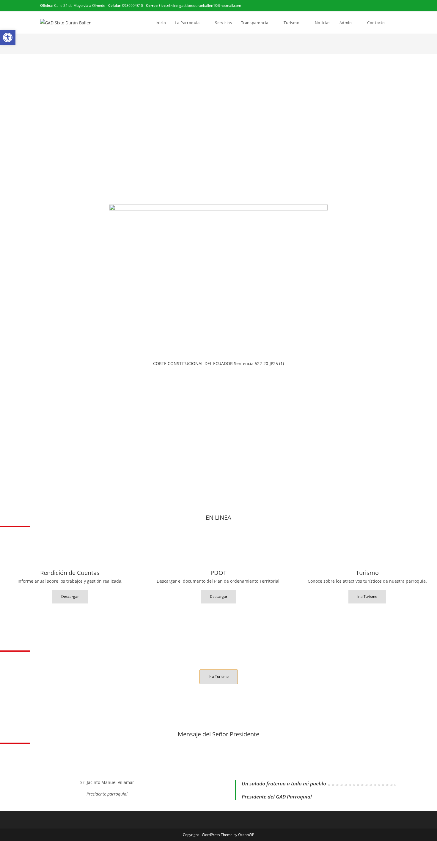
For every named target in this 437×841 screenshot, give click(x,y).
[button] (7, 37)
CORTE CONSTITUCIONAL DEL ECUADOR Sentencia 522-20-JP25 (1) (218, 363)
